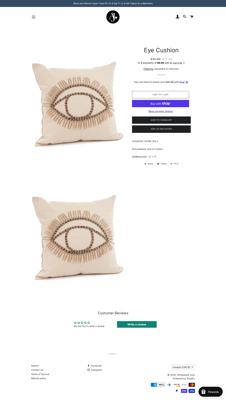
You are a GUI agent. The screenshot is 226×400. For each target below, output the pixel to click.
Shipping (148, 68)
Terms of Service (40, 374)
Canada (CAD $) (181, 367)
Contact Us (37, 369)
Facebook (96, 365)
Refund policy (38, 378)
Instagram (96, 369)
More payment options (160, 111)
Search (35, 365)
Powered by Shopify (184, 378)
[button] (161, 63)
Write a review (136, 324)
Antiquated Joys (186, 374)
